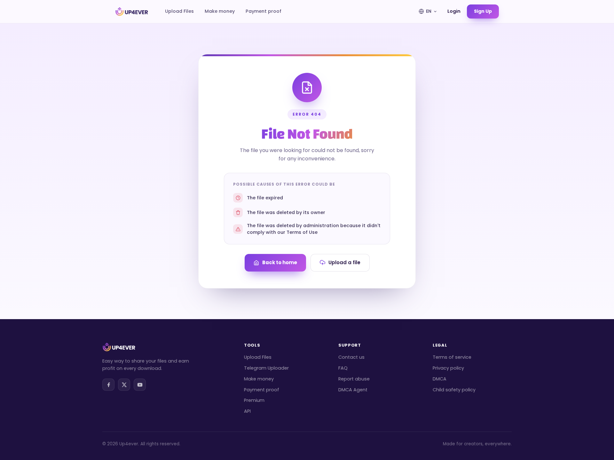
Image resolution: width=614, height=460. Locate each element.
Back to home (279, 262)
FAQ (343, 368)
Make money (220, 11)
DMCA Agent (352, 390)
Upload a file (344, 262)
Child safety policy (454, 390)
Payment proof (263, 11)
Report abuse (354, 379)
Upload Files (179, 11)
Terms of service (452, 357)
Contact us (351, 357)
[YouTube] (140, 385)
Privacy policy (448, 368)
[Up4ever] (131, 11)
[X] (124, 385)
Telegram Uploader (266, 368)
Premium (254, 400)
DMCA (439, 379)
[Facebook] (108, 385)
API (247, 411)
